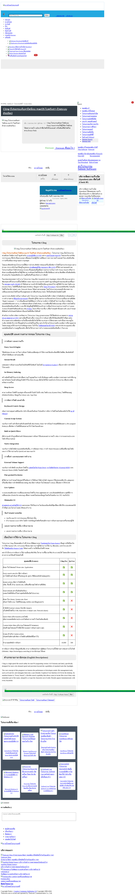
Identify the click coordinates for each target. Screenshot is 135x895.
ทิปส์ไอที (7, 28)
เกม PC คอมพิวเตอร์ (89, 121)
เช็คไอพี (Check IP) (20, 49)
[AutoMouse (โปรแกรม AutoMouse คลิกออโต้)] (66, 738)
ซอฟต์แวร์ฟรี (93, 148)
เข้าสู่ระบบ (69, 16)
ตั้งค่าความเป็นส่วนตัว (9, 889)
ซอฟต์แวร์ (25, 41)
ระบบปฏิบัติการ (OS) (34, 255)
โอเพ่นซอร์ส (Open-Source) (50, 543)
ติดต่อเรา (8, 834)
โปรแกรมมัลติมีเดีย (89, 119)
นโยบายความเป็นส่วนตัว (28, 889)
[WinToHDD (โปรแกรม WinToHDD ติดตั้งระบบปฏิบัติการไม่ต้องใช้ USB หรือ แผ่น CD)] (66, 770)
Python (29, 309)
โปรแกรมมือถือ (88, 132)
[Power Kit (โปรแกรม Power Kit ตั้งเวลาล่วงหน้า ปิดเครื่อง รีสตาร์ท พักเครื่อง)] (29, 772)
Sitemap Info (86, 141)
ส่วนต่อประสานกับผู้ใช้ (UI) (12, 505)
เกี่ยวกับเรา (9, 831)
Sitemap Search (87, 139)
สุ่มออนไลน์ (22, 53)
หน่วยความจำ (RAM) (12, 284)
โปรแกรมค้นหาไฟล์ (27, 700)
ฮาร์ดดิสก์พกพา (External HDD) (58, 467)
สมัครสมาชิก (60, 16)
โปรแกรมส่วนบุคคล (89, 116)
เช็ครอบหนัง (8, 33)
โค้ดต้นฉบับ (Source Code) (13, 548)
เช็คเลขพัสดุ (26, 51)
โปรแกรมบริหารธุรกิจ (90, 124)
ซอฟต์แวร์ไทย (83, 148)
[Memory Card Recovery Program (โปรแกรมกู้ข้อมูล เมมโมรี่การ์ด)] (29, 738)
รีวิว (6, 26)
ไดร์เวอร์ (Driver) (88, 137)
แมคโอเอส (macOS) (53, 255)
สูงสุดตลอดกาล (94, 161)
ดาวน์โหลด (8, 22)
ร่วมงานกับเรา (10, 836)
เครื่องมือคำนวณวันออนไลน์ (18, 56)
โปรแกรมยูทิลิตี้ (18, 103)
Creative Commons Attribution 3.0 (25, 891)
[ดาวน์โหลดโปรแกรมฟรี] (11, 5)
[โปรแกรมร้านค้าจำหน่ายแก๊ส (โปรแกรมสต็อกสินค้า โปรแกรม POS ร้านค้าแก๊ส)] (48, 736)
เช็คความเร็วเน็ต (84, 202)
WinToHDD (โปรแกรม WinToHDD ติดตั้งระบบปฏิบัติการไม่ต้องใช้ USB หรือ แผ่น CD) (67, 784)
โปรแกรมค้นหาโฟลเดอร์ (45, 700)
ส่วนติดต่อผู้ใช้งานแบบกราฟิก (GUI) (43, 267)
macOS (47, 208)
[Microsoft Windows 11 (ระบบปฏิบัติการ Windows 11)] (11, 774)
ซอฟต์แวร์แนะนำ (96, 155)
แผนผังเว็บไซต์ (10, 839)
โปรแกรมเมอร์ (87, 129)
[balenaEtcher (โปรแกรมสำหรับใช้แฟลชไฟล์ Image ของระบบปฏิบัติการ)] (11, 738)
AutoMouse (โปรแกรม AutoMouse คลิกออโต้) (66, 752)
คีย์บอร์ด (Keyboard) (21, 298)
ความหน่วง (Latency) (50, 365)
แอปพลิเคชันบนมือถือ (30, 43)
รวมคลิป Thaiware (10, 35)
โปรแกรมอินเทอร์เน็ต (90, 113)
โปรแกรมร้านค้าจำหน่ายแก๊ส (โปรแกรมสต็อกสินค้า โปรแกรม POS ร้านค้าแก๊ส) (48, 751)
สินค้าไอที (8, 31)
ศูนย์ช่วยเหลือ (10, 829)
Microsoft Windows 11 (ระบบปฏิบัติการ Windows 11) (11, 791)
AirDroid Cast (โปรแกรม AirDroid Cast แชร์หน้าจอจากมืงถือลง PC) (48, 789)
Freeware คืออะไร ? (65, 148)
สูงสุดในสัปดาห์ (83, 161)
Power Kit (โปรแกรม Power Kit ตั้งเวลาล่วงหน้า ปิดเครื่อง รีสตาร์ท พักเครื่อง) (29, 787)
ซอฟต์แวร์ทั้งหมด (88, 111)
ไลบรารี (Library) (50, 287)
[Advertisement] (67, 85)
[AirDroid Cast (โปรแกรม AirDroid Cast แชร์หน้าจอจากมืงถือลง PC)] (48, 773)
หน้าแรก (7, 19)
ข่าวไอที (7, 24)
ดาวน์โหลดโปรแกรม (64, 190)
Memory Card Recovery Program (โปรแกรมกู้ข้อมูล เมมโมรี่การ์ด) (30, 753)
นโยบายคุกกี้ (43, 889)
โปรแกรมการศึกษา (89, 127)
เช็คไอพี (94, 203)
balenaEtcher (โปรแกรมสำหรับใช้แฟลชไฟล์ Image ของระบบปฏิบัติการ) (11, 754)
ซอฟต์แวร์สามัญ (84, 155)
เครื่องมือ (7, 37)
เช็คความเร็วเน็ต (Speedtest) (23, 47)
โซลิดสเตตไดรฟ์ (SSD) (46, 325)
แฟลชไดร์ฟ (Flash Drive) (37, 467)
